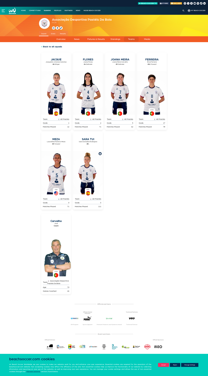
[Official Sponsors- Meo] (158, 346)
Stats (53, 34)
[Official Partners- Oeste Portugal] (82, 346)
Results (63, 34)
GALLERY (177, 3)
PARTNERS (69, 10)
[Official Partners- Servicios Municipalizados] (104, 346)
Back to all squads (52, 47)
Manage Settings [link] (33, 371)
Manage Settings (189, 365)
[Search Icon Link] (183, 11)
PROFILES (57, 10)
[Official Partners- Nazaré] (50, 346)
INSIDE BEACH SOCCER (92, 10)
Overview (60, 39)
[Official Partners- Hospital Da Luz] (114, 346)
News (76, 39)
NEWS (78, 10)
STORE (165, 3)
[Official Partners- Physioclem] (93, 346)
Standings (115, 39)
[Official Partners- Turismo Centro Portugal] (71, 346)
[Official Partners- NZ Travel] (125, 346)
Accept (163, 365)
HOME (23, 10)
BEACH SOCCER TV (149, 3)
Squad (43, 34)
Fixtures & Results (96, 39)
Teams (131, 39)
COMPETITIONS (35, 10)
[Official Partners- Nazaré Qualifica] (60, 346)
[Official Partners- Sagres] (147, 346)
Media (147, 39)
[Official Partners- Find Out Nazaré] (136, 346)
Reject (175, 365)
